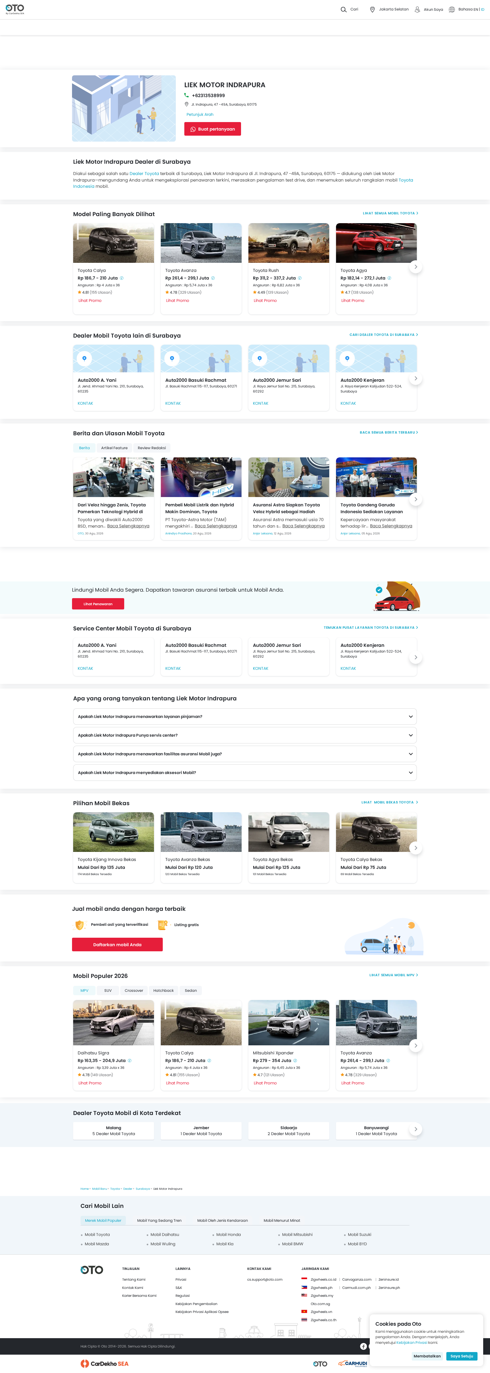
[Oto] (15, 10)
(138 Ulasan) (362, 292)
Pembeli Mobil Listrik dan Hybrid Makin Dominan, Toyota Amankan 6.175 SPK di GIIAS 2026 (201, 508)
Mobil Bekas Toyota (394, 802)
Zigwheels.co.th (324, 1319)
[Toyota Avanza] (201, 243)
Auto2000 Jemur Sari (277, 380)
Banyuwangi (376, 1128)
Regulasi (183, 1295)
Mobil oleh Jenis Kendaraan (222, 1220)
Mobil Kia (224, 1244)
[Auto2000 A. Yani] (113, 358)
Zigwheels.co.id (323, 1279)
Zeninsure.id (389, 1279)
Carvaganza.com (356, 1279)
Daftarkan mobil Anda (117, 945)
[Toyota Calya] (113, 243)
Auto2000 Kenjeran (363, 380)
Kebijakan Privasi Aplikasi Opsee (202, 1311)
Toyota (115, 1189)
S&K (179, 1287)
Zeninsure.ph (389, 1287)
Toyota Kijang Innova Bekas (107, 859)
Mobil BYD (357, 1244)
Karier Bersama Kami (139, 1295)
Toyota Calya (92, 270)
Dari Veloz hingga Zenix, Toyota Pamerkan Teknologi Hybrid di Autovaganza (112, 508)
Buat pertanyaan (216, 129)
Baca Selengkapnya (128, 526)
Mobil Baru (99, 1189)
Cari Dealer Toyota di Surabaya (382, 334)
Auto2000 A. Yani (97, 380)
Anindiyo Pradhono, (179, 533)
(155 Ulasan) (101, 292)
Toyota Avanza (181, 270)
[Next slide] (415, 266)
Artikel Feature (114, 448)
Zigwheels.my (322, 1295)
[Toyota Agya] (376, 243)
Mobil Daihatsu (165, 1234)
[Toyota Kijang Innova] (113, 832)
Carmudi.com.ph (356, 1287)
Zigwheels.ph (322, 1287)
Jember (201, 1128)
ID (482, 9)
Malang (113, 1128)
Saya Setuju (462, 1356)
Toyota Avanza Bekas (187, 859)
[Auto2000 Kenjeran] (376, 358)
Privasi (181, 1279)
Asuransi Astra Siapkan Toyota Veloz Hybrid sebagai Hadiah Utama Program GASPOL (286, 508)
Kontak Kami (132, 1287)
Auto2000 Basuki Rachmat (195, 380)
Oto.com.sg (320, 1303)
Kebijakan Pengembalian (196, 1303)
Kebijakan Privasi (411, 1342)
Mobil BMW (292, 1244)
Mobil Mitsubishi (297, 1234)
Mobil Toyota (401, 213)
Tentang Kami (133, 1279)
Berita (84, 448)
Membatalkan (427, 1356)
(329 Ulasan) (190, 292)
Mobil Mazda (97, 1244)
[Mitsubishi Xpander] (288, 1022)
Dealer (127, 1189)
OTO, (81, 533)
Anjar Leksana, (263, 533)
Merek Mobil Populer (103, 1220)
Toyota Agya (354, 270)
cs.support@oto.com (264, 1279)
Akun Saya (433, 9)
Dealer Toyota (144, 173)
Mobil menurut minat (282, 1220)
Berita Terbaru (400, 432)
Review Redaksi (152, 448)
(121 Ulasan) (274, 1075)
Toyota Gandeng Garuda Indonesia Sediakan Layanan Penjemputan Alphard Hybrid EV (375, 508)
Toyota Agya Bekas (273, 859)
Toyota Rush (266, 270)
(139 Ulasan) (277, 292)
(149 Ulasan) (101, 1075)
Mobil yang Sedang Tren (159, 1220)
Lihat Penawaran (98, 604)
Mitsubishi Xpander (273, 1053)
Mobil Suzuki (359, 1234)
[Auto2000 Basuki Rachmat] (201, 358)
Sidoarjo (288, 1128)
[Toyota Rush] (288, 243)
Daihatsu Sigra (93, 1053)
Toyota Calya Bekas (361, 859)
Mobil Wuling (163, 1244)
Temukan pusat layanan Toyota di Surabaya (369, 627)
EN (476, 9)
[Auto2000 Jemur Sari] (288, 358)
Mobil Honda (228, 1234)
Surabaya (143, 1189)
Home (85, 1189)
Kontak (85, 403)
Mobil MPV (404, 975)
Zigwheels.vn (321, 1311)
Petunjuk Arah (200, 114)
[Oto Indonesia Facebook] (363, 1346)
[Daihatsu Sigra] (113, 1022)
